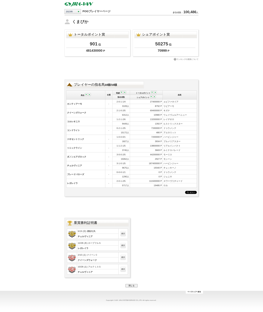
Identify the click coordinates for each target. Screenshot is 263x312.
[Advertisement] (131, 70)
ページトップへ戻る (194, 292)
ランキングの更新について (187, 59)
